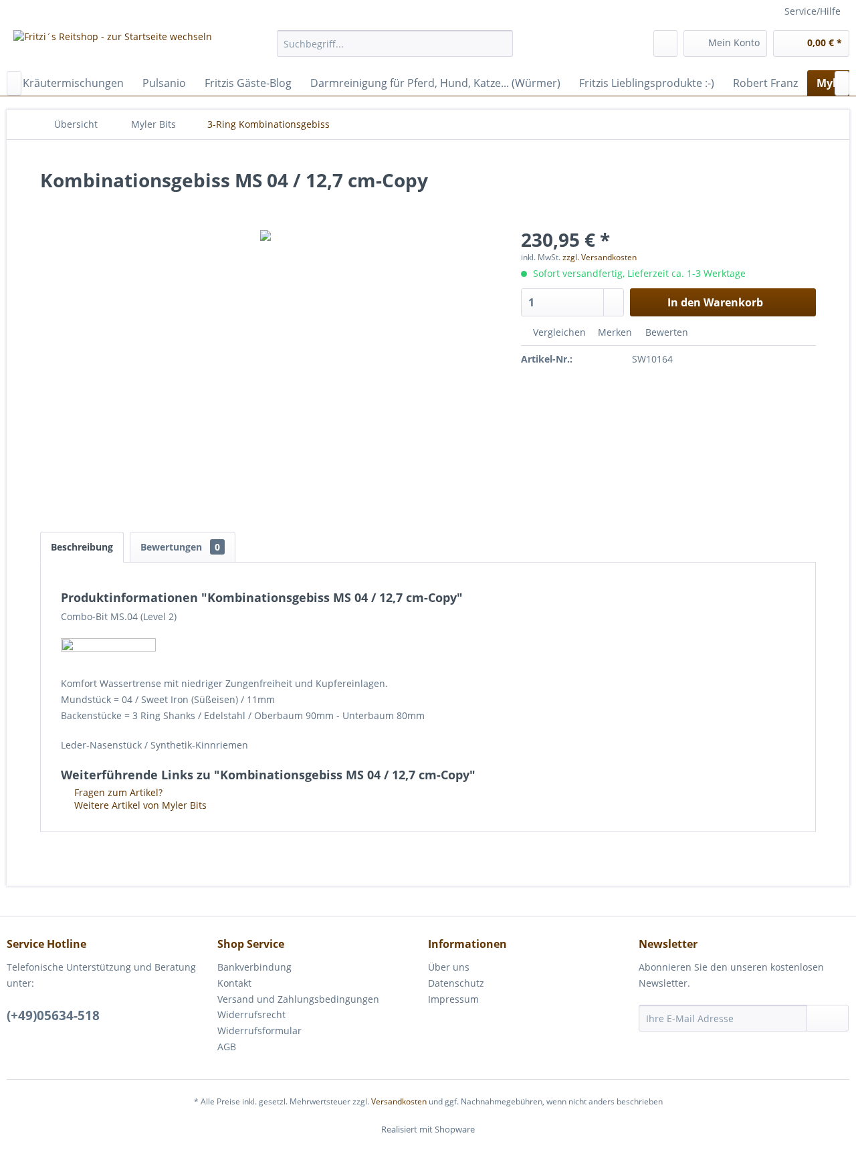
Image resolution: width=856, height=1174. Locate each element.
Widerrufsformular (259, 1030)
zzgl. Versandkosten (599, 257)
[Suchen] (500, 43)
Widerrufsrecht (251, 1014)
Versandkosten (399, 1101)
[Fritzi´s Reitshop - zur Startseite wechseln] (112, 47)
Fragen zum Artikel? (117, 792)
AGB (226, 1046)
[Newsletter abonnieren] (828, 1018)
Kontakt (234, 983)
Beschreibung (82, 547)
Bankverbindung (254, 967)
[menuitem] (395, 43)
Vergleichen (558, 332)
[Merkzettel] (665, 43)
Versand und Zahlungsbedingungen (298, 999)
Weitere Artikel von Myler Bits (139, 805)
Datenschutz (456, 983)
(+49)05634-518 (53, 1015)
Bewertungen (180, 547)
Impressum (453, 999)
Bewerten (665, 332)
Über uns (448, 967)
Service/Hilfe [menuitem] (812, 11)
